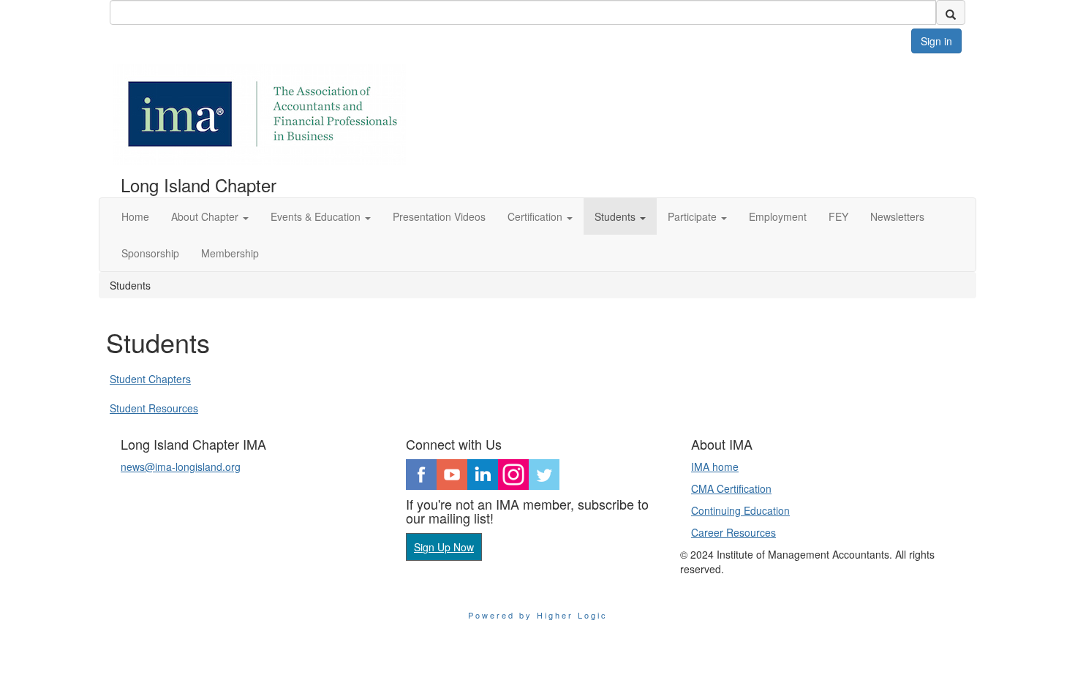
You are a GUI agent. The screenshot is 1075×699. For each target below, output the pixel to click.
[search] (950, 12)
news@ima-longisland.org (181, 466)
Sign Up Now (444, 547)
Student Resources (154, 408)
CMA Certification (731, 488)
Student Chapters (150, 378)
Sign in (936, 41)
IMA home (715, 466)
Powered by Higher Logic (538, 615)
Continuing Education (740, 510)
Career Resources (733, 532)
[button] (210, 216)
